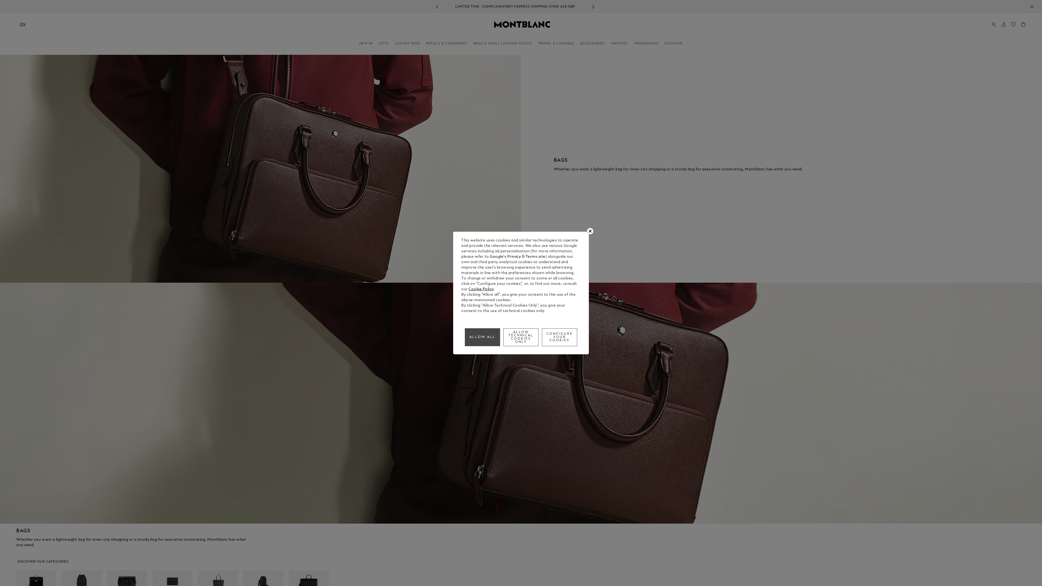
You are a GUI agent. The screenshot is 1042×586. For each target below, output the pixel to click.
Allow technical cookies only (521, 337)
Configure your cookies (560, 337)
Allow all (482, 337)
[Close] (590, 231)
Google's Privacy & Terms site (517, 257)
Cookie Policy (481, 289)
